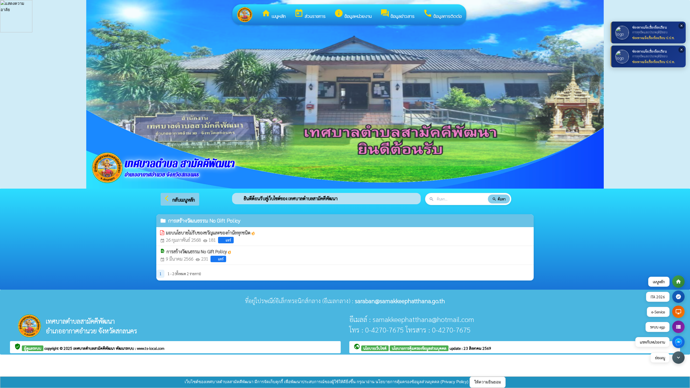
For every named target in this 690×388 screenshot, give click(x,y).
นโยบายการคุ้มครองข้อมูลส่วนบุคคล (419, 348)
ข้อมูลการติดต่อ (442, 14)
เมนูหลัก (273, 14)
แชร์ (228, 240)
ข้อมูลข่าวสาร (397, 14)
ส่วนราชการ (310, 14)
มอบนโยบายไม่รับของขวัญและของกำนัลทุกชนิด (210, 232)
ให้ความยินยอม (487, 382)
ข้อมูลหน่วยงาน (353, 14)
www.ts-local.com (150, 348)
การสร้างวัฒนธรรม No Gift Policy (199, 251)
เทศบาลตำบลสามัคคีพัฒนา (94, 348)
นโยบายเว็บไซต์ (375, 348)
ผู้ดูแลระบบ (32, 348)
